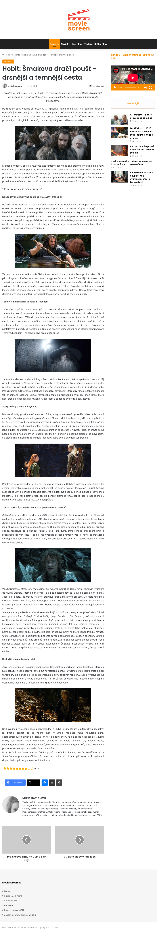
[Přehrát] (114, 87)
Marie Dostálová (15, 86)
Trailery (88, 44)
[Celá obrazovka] (150, 87)
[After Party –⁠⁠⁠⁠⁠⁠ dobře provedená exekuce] (119, 119)
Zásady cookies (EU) (14, 910)
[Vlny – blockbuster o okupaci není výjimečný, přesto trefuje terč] (119, 177)
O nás (7, 891)
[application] (133, 77)
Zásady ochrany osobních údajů (20, 915)
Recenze (54, 44)
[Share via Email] (52, 782)
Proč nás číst (10, 900)
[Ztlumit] (145, 87)
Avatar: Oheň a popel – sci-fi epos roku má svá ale (142, 149)
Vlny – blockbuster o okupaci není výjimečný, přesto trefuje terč (141, 177)
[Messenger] (45, 782)
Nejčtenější (133, 103)
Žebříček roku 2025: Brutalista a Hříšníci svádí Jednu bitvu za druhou (141, 133)
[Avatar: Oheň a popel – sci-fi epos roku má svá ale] (119, 150)
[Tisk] (59, 782)
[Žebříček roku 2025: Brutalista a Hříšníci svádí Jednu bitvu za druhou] (119, 132)
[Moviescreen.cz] (78, 19)
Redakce (8, 905)
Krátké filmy (100, 44)
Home (7, 55)
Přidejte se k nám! (13, 896)
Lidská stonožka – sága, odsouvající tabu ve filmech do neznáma (131, 163)
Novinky (65, 44)
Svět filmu (77, 44)
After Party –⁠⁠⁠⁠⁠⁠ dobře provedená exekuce (141, 116)
